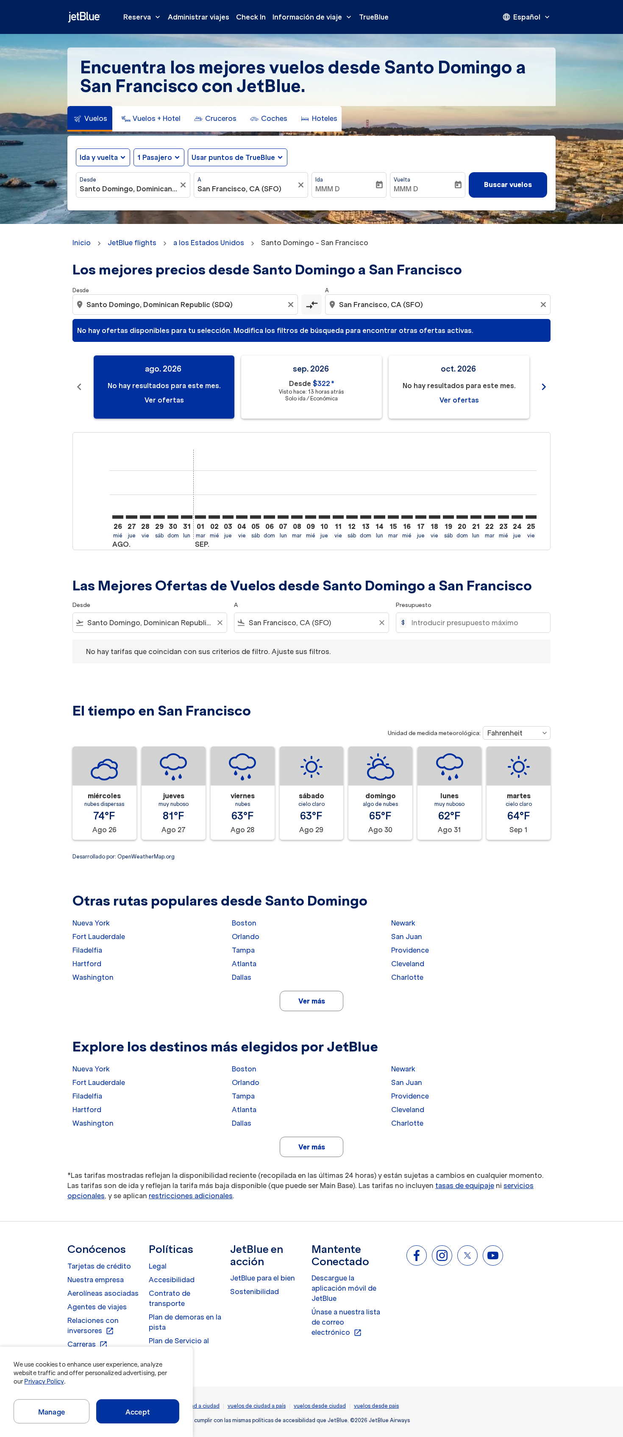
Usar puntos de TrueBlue (233, 157)
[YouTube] (493, 1255)
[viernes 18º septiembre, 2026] (434, 517)
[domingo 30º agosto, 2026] (172, 517)
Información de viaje (313, 17)
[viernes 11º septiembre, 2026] (338, 517)
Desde (88, 179)
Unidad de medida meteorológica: (434, 733)
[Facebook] (416, 1255)
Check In (251, 17)
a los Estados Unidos (208, 242)
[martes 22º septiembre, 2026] (489, 517)
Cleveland (407, 963)
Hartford (86, 963)
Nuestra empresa (95, 1279)
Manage (51, 1412)
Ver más (311, 1001)
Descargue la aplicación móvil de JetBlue (344, 1288)
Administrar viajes (198, 17)
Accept (137, 1412)
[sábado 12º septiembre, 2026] (351, 517)
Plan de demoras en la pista (185, 1322)
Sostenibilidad (254, 1291)
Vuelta (402, 179)
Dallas (241, 977)
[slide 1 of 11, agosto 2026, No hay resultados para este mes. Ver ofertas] (164, 387)
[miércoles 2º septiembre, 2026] (214, 517)
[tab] (89, 118)
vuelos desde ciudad (320, 1406)
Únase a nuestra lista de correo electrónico (346, 1322)
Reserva (142, 17)
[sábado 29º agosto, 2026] (158, 517)
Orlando (245, 936)
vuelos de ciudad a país (257, 1406)
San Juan (406, 936)
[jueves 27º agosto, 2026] (131, 517)
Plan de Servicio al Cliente (179, 1345)
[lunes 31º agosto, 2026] (186, 517)
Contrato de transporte (169, 1298)
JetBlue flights (132, 242)
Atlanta (244, 963)
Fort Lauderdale (98, 936)
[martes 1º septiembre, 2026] (200, 517)
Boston (244, 923)
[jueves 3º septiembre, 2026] (228, 517)
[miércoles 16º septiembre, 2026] (406, 517)
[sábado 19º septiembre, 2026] (448, 517)
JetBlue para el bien (262, 1278)
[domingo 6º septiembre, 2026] (269, 517)
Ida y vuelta (99, 157)
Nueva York (91, 923)
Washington (93, 977)
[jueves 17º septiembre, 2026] (420, 517)
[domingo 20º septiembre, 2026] (461, 517)
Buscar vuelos (508, 184)
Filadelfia (87, 950)
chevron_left (79, 387)
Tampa (243, 950)
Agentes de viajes (97, 1307)
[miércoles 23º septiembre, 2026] (503, 517)
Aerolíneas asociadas (103, 1293)
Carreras (87, 1344)
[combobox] (129, 189)
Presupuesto (413, 605)
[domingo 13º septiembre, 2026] (365, 517)
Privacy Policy (44, 1381)
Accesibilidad (172, 1279)
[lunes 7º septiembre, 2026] (283, 517)
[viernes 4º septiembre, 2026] (241, 517)
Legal (158, 1266)
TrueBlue (374, 17)
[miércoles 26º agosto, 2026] (117, 517)
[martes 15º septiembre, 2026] (393, 517)
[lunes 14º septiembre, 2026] (379, 517)
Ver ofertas (164, 400)
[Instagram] (442, 1255)
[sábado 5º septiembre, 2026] (255, 517)
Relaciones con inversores (93, 1326)
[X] (467, 1255)
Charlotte (407, 977)
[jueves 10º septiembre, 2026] (324, 517)
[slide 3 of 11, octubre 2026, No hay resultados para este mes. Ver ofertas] (459, 387)
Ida (319, 179)
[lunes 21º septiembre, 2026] (475, 517)
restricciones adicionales (191, 1195)
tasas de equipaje (464, 1185)
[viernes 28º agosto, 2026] (145, 517)
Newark (403, 923)
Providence (410, 950)
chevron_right (544, 387)
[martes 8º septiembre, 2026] (296, 517)
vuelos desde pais (376, 1406)
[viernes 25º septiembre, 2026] (531, 517)
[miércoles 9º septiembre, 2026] (310, 517)
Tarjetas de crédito (99, 1266)
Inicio (81, 242)
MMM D (327, 189)
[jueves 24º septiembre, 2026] (517, 517)
